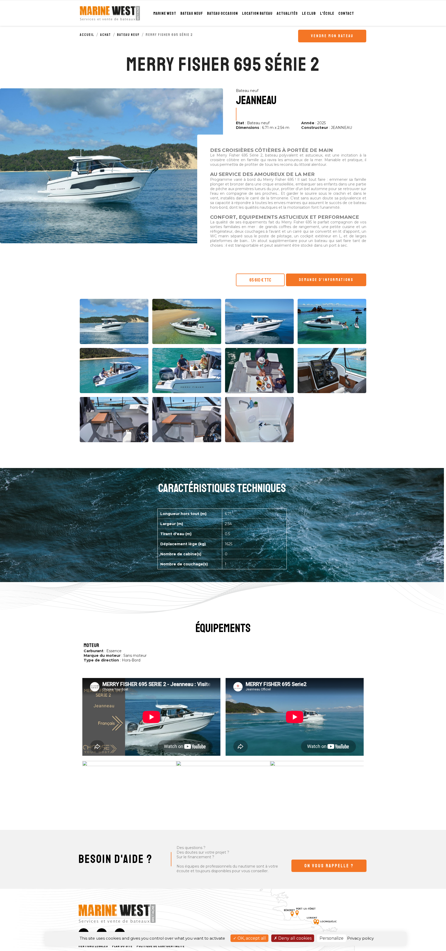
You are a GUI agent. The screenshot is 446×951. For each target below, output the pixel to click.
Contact (346, 13)
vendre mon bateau (332, 36)
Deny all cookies (294, 938)
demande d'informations (326, 279)
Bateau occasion (222, 13)
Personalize (332, 938)
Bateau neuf (191, 13)
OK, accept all (251, 938)
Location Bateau (257, 13)
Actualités (287, 13)
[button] (329, 866)
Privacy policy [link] (360, 938)
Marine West (164, 13)
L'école (327, 13)
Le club (309, 13)
